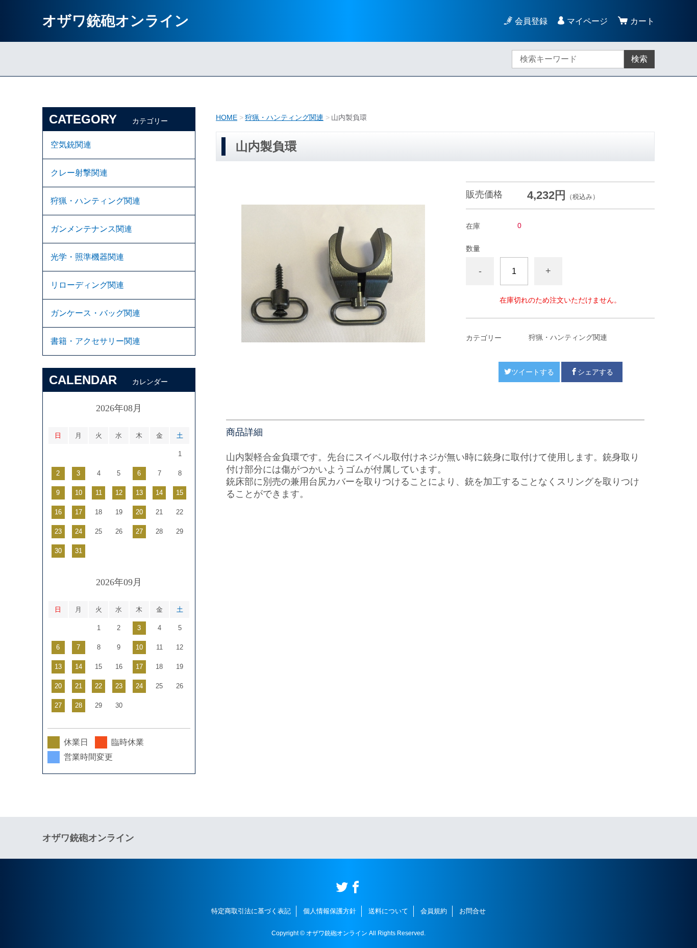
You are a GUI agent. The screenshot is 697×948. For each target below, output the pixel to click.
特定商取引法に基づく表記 (251, 911)
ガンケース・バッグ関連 (95, 313)
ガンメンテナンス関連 (91, 228)
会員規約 (433, 911)
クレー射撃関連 (79, 172)
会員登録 (531, 21)
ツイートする (532, 372)
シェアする (595, 372)
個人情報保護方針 (329, 911)
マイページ (587, 21)
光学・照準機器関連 (87, 257)
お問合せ (472, 911)
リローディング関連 (87, 285)
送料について (388, 911)
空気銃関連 (71, 144)
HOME (226, 117)
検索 (639, 59)
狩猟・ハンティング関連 (284, 117)
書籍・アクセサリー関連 (95, 341)
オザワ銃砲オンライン (115, 21)
